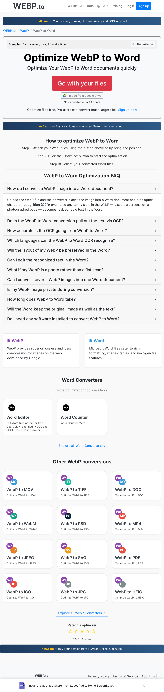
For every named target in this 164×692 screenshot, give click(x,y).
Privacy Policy (99, 676)
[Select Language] (98, 6)
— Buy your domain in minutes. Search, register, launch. (82, 126)
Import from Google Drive (84, 95)
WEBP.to (9, 31)
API (105, 6)
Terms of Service (125, 676)
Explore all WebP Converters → (82, 613)
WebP (24, 31)
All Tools (87, 6)
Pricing (117, 6)
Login (130, 6)
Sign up (143, 6)
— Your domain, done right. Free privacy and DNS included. (82, 21)
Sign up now (127, 110)
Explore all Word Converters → (82, 446)
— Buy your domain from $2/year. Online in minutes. (82, 648)
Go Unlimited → (142, 44)
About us (148, 676)
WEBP (72, 6)
